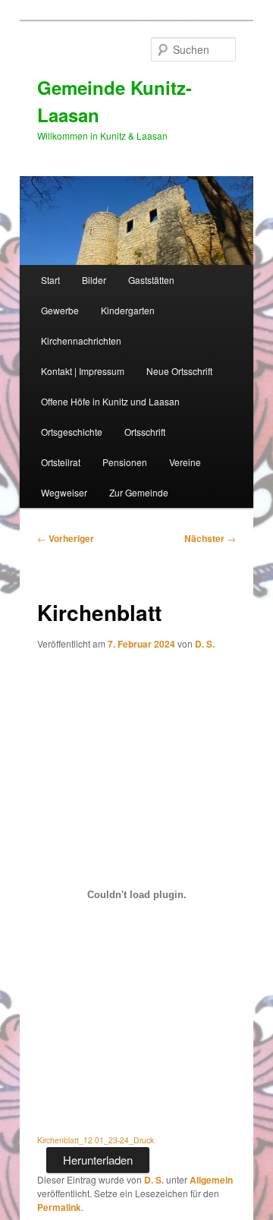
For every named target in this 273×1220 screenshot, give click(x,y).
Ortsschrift (144, 431)
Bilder (94, 279)
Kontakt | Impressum (82, 370)
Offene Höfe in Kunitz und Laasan (110, 401)
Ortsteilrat (60, 462)
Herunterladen (98, 1160)
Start (50, 279)
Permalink (59, 1207)
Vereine (185, 462)
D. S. (205, 644)
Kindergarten (128, 310)
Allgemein (211, 1180)
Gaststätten (151, 279)
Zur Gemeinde (138, 492)
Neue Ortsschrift (179, 370)
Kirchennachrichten (81, 340)
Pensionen (124, 462)
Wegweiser (64, 492)
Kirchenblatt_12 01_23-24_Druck (95, 1140)
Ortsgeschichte (71, 431)
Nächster (210, 538)
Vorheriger (65, 538)
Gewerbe (60, 310)
